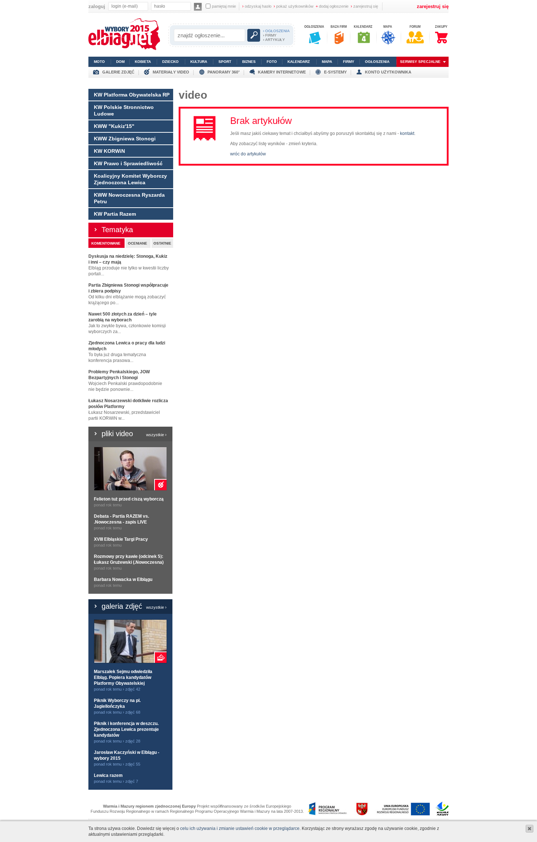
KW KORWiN (109, 151)
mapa (327, 62)
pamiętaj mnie (224, 6)
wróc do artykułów (248, 153)
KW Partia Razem (115, 214)
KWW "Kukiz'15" (114, 126)
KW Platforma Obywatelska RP (132, 95)
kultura (198, 62)
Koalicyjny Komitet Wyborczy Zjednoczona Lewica (130, 179)
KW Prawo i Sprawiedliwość (128, 163)
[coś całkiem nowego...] (124, 48)
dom (120, 62)
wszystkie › (156, 435)
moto (99, 62)
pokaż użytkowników (293, 6)
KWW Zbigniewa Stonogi (125, 138)
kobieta (143, 62)
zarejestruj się (364, 6)
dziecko (170, 62)
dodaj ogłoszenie (332, 6)
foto (272, 62)
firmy (348, 62)
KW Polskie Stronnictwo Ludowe (124, 110)
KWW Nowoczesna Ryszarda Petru (129, 198)
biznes (249, 62)
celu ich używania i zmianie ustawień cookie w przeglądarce (240, 828)
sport (224, 62)
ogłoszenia (377, 62)
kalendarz (298, 62)
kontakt (407, 133)
